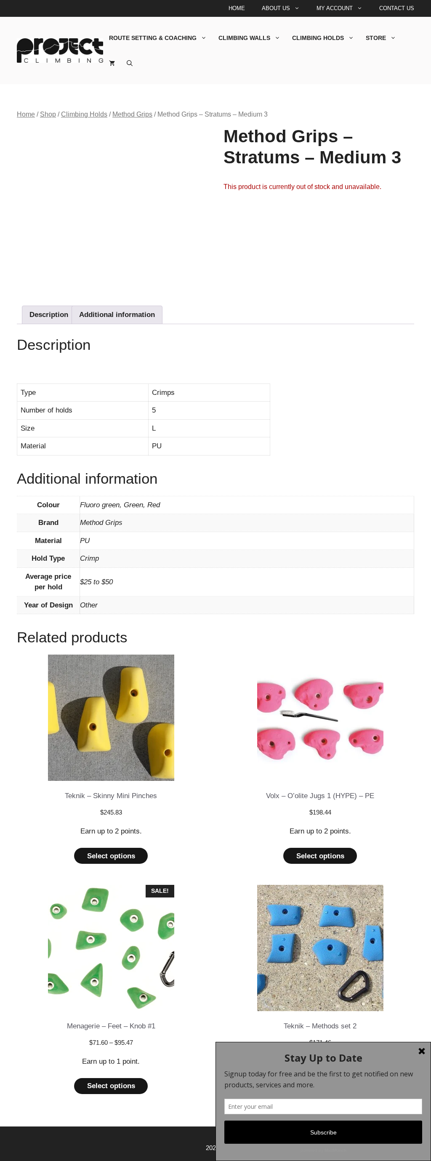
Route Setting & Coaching (153, 38)
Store (376, 38)
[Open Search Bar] (129, 63)
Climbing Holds (318, 38)
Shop (48, 114)
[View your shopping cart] (112, 63)
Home (237, 8)
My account (335, 8)
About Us (276, 8)
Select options (111, 856)
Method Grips (132, 114)
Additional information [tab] (117, 315)
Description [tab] (48, 315)
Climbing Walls (244, 38)
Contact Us (396, 8)
